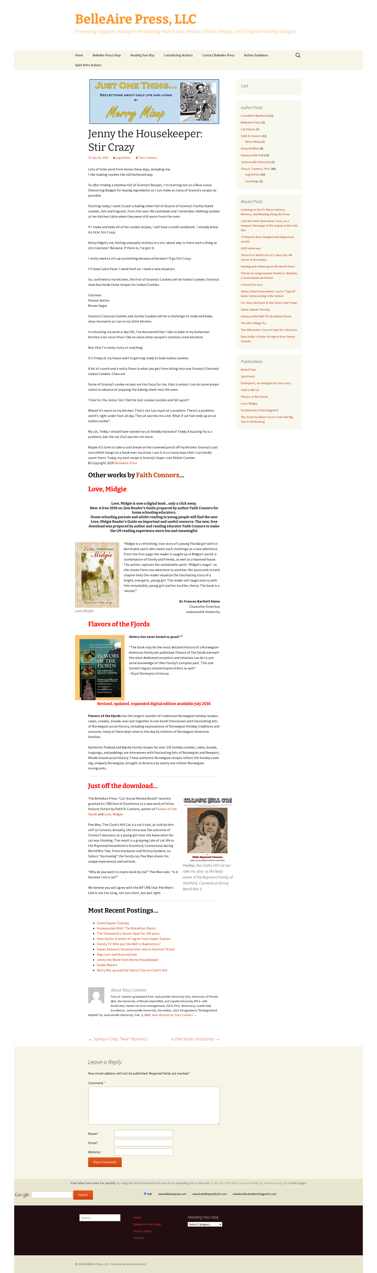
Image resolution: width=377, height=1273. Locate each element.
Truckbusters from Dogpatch (259, 410)
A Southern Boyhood (254, 116)
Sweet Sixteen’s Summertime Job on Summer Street (136, 949)
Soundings (252, 181)
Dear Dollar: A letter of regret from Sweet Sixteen (134, 938)
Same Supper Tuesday (113, 923)
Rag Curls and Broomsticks (117, 954)
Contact (139, 1238)
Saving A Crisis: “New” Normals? (118, 1039)
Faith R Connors (251, 136)
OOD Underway (251, 248)
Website (94, 1152)
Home (79, 55)
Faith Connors (157, 475)
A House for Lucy (252, 285)
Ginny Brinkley (250, 148)
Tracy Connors (148, 158)
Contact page (297, 1183)
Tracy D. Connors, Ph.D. (255, 169)
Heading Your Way (142, 55)
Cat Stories (248, 129)
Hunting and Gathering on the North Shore (268, 266)
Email (93, 1143)
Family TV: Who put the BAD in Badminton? (129, 944)
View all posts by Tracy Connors (174, 1015)
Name (93, 1133)
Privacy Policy (143, 1231)
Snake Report (107, 965)
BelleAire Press (126, 463)
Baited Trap (248, 370)
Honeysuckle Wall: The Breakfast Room (126, 928)
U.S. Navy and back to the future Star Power (269, 303)
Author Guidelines (256, 55)
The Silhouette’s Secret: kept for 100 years (128, 933)
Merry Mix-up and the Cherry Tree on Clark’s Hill (132, 970)
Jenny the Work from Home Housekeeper (128, 959)
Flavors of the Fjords (254, 397)
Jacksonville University (256, 162)
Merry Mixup (253, 142)
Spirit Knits (248, 376)
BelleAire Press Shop (107, 55)
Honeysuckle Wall (252, 155)
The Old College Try (253, 323)
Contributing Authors (178, 55)
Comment (97, 1083)
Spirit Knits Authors (88, 65)
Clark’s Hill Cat (250, 390)
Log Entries (123, 158)
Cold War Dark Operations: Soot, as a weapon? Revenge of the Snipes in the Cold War (269, 225)
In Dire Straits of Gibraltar (195, 1039)
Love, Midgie (113, 814)
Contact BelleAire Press (218, 55)
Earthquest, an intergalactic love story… (267, 383)
